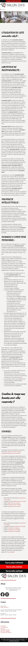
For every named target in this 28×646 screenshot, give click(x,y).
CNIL (21, 377)
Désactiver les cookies (20, 501)
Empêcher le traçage (19, 526)
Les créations (4, 627)
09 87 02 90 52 (4, 607)
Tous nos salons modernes (14, 567)
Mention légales (5, 631)
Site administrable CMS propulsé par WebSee (15, 640)
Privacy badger (10, 552)
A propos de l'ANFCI (6, 632)
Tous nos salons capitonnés (14, 571)
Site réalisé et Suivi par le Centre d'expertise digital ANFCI (13, 639)
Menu (3, 9)
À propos (3, 626)
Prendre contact (5, 629)
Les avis (3, 628)
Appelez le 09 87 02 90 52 (14, 1)
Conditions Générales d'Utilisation (17, 641)
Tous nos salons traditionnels (14, 562)
